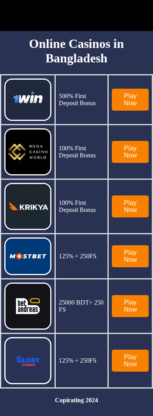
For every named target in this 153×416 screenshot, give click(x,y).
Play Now (130, 99)
